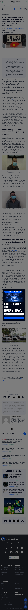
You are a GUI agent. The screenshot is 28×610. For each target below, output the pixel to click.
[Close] (23, 291)
